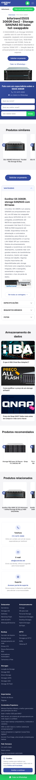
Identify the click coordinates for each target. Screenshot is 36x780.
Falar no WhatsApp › (18, 64)
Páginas (4, 700)
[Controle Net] (6, 3)
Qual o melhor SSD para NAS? (11, 713)
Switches (4, 614)
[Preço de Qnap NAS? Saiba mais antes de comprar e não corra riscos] (18, 404)
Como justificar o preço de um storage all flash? (18, 389)
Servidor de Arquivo (8, 635)
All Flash (22, 626)
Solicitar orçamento (18, 58)
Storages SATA (6, 678)
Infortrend (11, 15)
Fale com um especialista (23, 9)
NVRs (21, 641)
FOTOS (6, 317)
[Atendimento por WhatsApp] (27, 3)
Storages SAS (6, 681)
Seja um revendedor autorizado (12, 753)
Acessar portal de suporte (18, 585)
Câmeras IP (23, 644)
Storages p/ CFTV (25, 638)
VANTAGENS (9, 188)
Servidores (5, 608)
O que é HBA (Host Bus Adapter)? (16, 362)
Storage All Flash (7, 684)
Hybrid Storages (24, 623)
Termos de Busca (7, 697)
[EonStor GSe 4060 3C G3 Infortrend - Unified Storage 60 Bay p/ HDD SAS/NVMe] (15, 494)
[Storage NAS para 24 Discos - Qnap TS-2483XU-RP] (15, 448)
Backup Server (6, 638)
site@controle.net (18, 561)
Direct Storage (6, 675)
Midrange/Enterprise (8, 623)
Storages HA (5, 611)
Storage (22, 608)
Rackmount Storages (26, 617)
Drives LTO (5, 646)
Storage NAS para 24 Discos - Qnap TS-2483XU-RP (15, 462)
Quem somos (5, 750)
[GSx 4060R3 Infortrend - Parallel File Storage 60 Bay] (15, 146)
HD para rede (23, 611)
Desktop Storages (25, 620)
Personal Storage (25, 614)
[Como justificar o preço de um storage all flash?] (18, 376)
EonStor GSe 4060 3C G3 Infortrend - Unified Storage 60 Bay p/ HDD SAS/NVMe (14, 509)
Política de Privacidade (14, 765)
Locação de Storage (8, 669)
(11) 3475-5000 (18, 536)
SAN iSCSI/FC (6, 620)
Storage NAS (5, 672)
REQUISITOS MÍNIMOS (13, 310)
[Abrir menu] (32, 3)
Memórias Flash (6, 617)
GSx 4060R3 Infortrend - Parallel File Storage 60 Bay (14, 160)
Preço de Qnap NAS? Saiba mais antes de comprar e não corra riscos (18, 417)
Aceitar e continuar (18, 770)
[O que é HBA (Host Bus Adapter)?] (18, 350)
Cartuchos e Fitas (7, 659)
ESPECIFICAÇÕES (11, 303)
